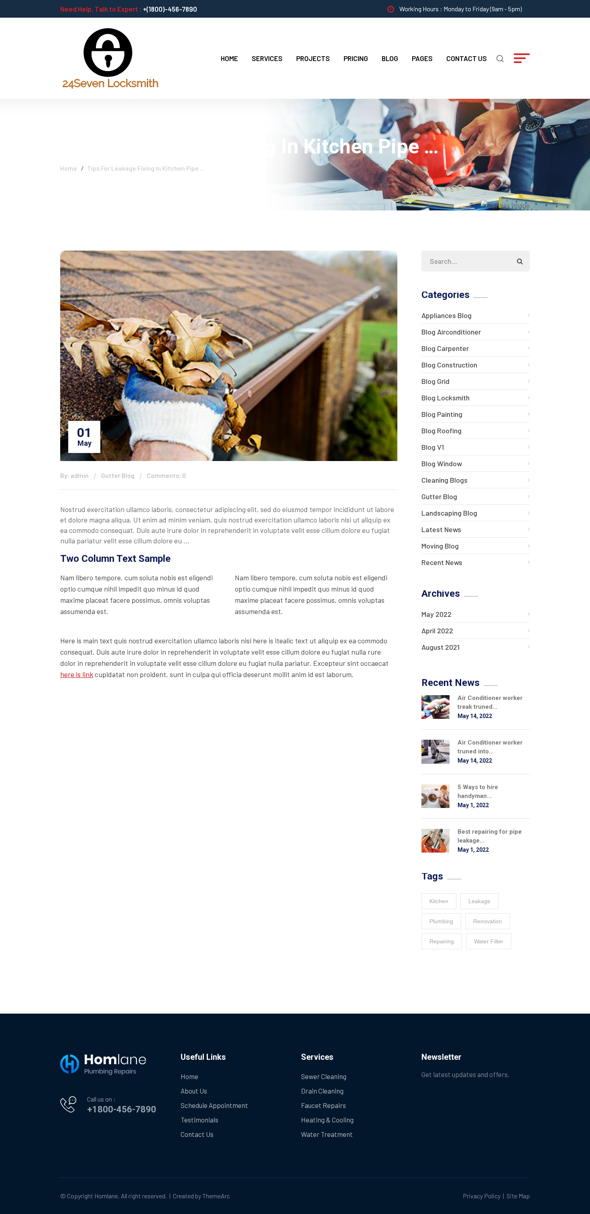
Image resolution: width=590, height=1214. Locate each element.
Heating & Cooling (327, 1120)
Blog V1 (432, 447)
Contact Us (466, 58)
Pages (422, 58)
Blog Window (441, 463)
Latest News (441, 529)
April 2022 (437, 630)
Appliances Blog (446, 315)
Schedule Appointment (214, 1105)
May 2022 (436, 614)
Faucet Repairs (323, 1105)
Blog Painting (441, 414)
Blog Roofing (441, 430)
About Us (194, 1091)
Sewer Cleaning (323, 1076)
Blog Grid (435, 381)
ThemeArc (216, 1196)
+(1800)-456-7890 (170, 9)
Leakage (479, 901)
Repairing (441, 941)
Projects (313, 58)
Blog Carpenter (445, 348)
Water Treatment (327, 1134)
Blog (390, 58)
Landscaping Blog (449, 512)
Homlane (106, 1196)
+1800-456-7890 (121, 1109)
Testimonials (199, 1120)
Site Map (518, 1196)
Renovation (487, 921)
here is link (76, 674)
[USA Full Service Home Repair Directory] (110, 57)
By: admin (74, 475)
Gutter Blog (117, 475)
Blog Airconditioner (451, 331)
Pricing (356, 58)
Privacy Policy (481, 1196)
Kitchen (438, 901)
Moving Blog (440, 545)
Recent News (441, 562)
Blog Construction (449, 364)
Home (229, 58)
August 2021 (440, 647)
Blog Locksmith (445, 397)
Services (267, 58)
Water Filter (488, 941)
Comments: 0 (166, 475)
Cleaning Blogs (444, 479)
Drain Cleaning (322, 1091)
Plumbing (441, 921)
